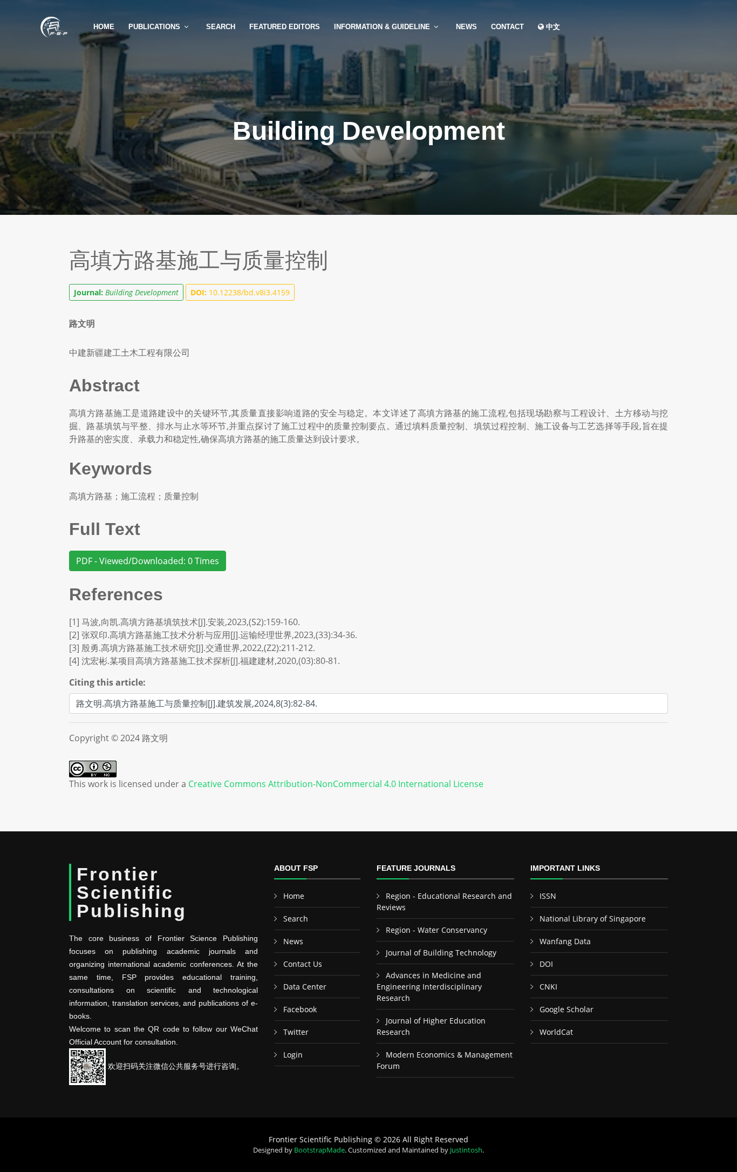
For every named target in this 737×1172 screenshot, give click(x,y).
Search (220, 27)
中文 (552, 27)
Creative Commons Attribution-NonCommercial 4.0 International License (335, 784)
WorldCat (556, 1032)
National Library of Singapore (593, 918)
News (466, 27)
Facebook (300, 1009)
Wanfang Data (565, 941)
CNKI (548, 986)
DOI (546, 964)
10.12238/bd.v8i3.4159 (240, 292)
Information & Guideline (382, 27)
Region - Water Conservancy (436, 930)
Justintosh (466, 1150)
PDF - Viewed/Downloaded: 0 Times (147, 561)
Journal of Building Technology (441, 952)
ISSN (548, 896)
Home (103, 27)
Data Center (304, 986)
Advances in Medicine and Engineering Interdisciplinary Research (429, 986)
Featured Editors (284, 27)
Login (293, 1054)
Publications (154, 27)
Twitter (296, 1032)
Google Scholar (566, 1009)
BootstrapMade (319, 1150)
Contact (507, 27)
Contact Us (302, 964)
